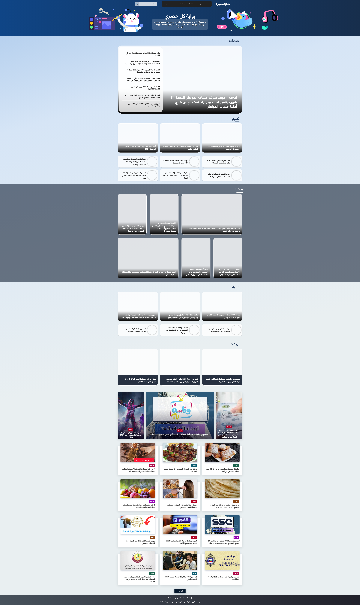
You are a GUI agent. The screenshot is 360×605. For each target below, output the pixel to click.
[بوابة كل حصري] (223, 4)
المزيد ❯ (180, 591)
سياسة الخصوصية (180, 598)
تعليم (175, 4)
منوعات (166, 4)
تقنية (191, 4)
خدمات (207, 4)
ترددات (182, 4)
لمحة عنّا (170, 598)
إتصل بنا (189, 598)
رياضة (198, 4)
